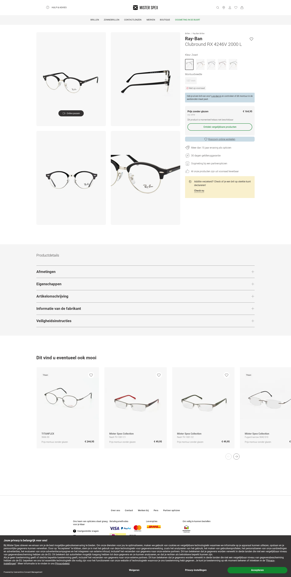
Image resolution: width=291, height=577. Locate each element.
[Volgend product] (236, 456)
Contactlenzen (132, 20)
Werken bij (143, 510)
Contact (129, 510)
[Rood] (222, 64)
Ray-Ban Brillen (199, 33)
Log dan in (216, 96)
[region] (145, 411)
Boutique (165, 20)
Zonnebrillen (111, 20)
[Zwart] (189, 64)
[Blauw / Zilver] (211, 64)
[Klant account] (230, 8)
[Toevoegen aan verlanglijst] (251, 39)
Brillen (94, 20)
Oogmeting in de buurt (187, 20)
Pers (156, 510)
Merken (151, 20)
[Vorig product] (229, 456)
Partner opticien (171, 510)
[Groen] (233, 64)
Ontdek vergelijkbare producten (219, 126)
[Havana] (200, 64)
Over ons (115, 510)
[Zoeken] (218, 7)
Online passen (73, 113)
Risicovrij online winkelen (221, 139)
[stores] (224, 8)
